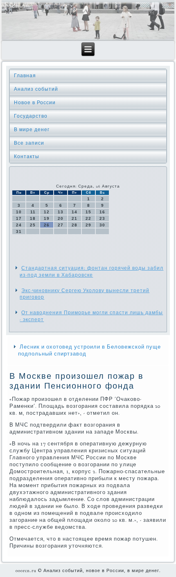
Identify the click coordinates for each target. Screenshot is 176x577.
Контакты (26, 156)
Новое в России (35, 102)
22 (88, 218)
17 (19, 218)
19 (47, 218)
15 (88, 212)
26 (47, 225)
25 (33, 225)
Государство (30, 116)
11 (33, 212)
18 (33, 218)
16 (102, 212)
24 (19, 225)
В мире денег (32, 129)
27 (60, 225)
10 (19, 212)
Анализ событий (36, 89)
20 (60, 218)
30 (102, 225)
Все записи (29, 143)
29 (88, 225)
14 (74, 212)
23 (102, 218)
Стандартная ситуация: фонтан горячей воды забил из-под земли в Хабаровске (91, 271)
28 (74, 225)
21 (74, 218)
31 (19, 231)
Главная (25, 75)
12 (47, 212)
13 (60, 212)
